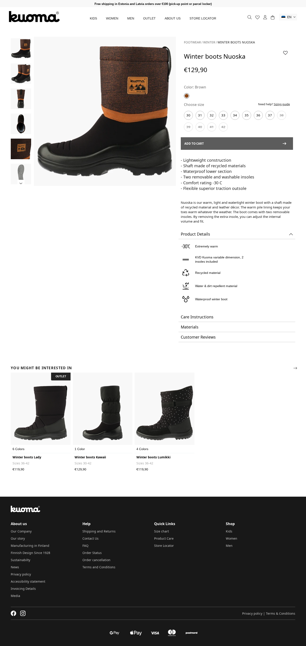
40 (200, 126)
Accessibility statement (28, 581)
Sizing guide (282, 104)
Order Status (92, 553)
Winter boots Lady (27, 457)
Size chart (161, 531)
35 (247, 115)
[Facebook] (13, 613)
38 (282, 115)
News (15, 567)
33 (223, 115)
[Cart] (272, 17)
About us (173, 18)
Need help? (274, 104)
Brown (200, 87)
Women (112, 18)
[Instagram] (23, 613)
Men (130, 18)
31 (200, 115)
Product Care (164, 538)
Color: (189, 87)
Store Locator (203, 18)
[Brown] (187, 96)
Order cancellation (96, 560)
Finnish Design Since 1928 (30, 553)
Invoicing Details (23, 588)
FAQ (85, 545)
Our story (18, 538)
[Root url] (34, 16)
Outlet (149, 18)
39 (188, 126)
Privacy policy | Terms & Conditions (268, 613)
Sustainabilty (20, 560)
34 (235, 115)
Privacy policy (21, 574)
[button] (288, 17)
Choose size (194, 104)
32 (212, 115)
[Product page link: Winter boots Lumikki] (164, 413)
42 (223, 126)
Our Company (21, 531)
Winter (209, 42)
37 (270, 115)
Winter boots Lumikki (153, 457)
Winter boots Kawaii (90, 457)
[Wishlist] (257, 17)
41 (212, 126)
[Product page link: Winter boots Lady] (41, 413)
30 (188, 115)
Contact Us (90, 538)
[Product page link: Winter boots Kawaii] (103, 413)
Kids (93, 18)
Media (15, 596)
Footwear (192, 42)
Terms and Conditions (98, 567)
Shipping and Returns (99, 531)
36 (258, 115)
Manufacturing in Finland (30, 545)
